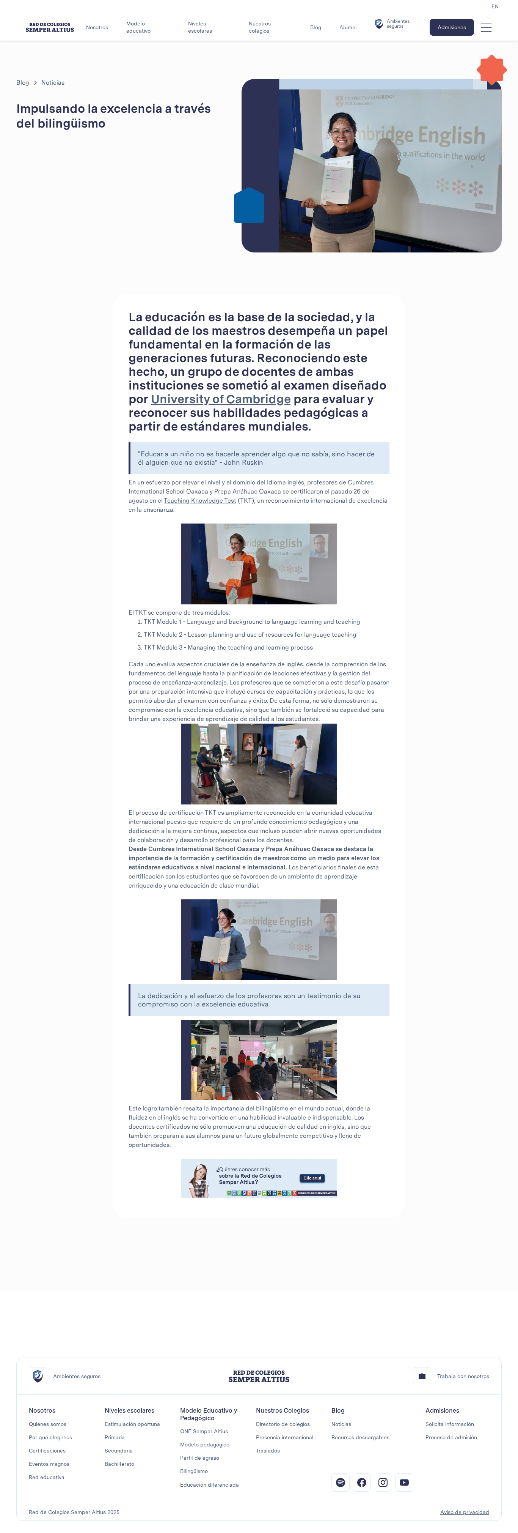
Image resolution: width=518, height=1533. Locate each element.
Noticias (341, 1424)
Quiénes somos (47, 1424)
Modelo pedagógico (204, 1445)
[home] (50, 27)
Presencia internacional (285, 1437)
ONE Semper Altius (204, 1431)
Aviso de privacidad (464, 1512)
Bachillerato (119, 1464)
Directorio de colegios (283, 1424)
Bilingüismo (194, 1471)
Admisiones (452, 27)
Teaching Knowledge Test (200, 500)
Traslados (268, 1451)
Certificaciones (47, 1451)
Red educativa (46, 1477)
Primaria (115, 1437)
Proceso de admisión (451, 1437)
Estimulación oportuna (132, 1424)
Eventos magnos (49, 1464)
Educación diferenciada (209, 1485)
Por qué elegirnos (50, 1437)
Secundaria (119, 1451)
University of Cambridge (220, 398)
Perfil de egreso (199, 1458)
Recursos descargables (360, 1437)
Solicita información (449, 1424)
